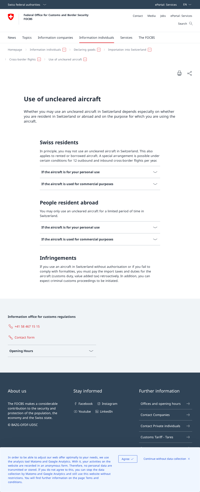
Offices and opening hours (161, 403)
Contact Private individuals (160, 426)
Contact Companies (155, 415)
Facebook (86, 403)
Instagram (109, 403)
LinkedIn (106, 411)
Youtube (85, 411)
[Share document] (189, 73)
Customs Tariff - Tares (157, 437)
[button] (12, 37)
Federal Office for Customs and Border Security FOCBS (56, 17)
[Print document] (179, 73)
